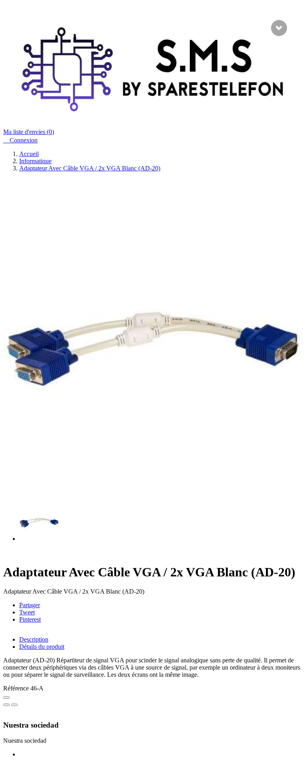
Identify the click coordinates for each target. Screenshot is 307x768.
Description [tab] (33, 639)
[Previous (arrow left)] (6, 705)
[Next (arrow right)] (14, 705)
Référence (16, 688)
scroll (279, 28)
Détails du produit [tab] (41, 646)
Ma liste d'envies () (28, 131)
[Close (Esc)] (6, 697)
